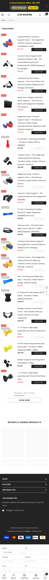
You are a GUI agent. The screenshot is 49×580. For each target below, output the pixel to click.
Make (4, 548)
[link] (12, 460)
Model (27, 557)
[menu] (2, 14)
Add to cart (39, 49)
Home (3, 20)
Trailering (11, 20)
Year (4, 566)
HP (26, 548)
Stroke (5, 557)
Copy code (33, 8)
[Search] (9, 15)
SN (26, 566)
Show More (24, 400)
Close (47, 6)
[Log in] (40, 14)
